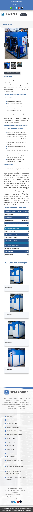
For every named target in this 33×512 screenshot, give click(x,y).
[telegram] (16, 8)
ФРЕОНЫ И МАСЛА (11, 456)
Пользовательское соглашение (16, 406)
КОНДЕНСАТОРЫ (11, 438)
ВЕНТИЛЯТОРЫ (10, 445)
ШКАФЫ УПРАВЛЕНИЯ (12, 423)
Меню (24, 14)
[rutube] (22, 8)
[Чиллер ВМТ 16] (16, 43)
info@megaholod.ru (16, 1)
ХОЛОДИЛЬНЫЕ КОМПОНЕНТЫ (14, 431)
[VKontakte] (13, 8)
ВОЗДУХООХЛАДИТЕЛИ (12, 442)
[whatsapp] (11, 8)
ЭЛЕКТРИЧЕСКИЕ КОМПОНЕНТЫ (14, 434)
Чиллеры (9, 416)
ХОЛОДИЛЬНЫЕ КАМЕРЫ (13, 427)
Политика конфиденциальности (16, 408)
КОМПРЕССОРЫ (10, 449)
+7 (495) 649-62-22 (16, 4)
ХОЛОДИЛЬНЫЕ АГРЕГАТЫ (13, 420)
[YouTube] (19, 8)
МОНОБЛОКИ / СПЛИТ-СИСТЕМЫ (14, 453)
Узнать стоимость (12, 73)
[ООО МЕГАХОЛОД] (9, 14)
